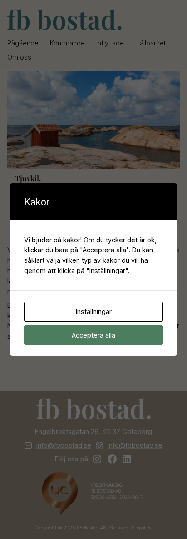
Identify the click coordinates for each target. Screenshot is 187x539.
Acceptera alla (93, 335)
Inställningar (94, 311)
